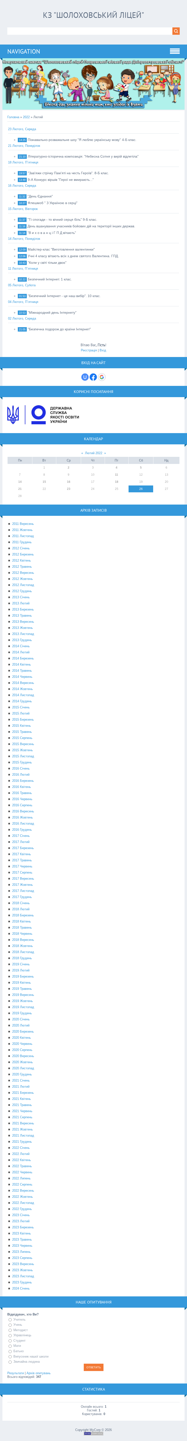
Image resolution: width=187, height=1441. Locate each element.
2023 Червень (22, 1245)
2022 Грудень (22, 1209)
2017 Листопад (23, 891)
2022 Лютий (20, 1154)
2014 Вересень (23, 683)
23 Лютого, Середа (22, 129)
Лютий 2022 (93, 453)
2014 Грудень (22, 701)
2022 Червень (22, 1172)
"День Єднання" (40, 196)
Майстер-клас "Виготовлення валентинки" (61, 249)
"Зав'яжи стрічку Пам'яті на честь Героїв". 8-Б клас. (68, 173)
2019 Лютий (20, 970)
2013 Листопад (23, 634)
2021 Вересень (23, 1123)
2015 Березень (23, 719)
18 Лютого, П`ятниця (23, 162)
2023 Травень (22, 1239)
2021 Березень (23, 1093)
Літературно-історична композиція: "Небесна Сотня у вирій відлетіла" (83, 156)
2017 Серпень (22, 872)
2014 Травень (22, 670)
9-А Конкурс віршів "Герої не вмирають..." (61, 180)
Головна (13, 117)
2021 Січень (21, 1080)
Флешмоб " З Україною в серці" (52, 203)
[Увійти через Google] (102, 377)
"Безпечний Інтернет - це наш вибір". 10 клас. (64, 296)
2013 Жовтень (22, 628)
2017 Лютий (20, 842)
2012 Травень (22, 566)
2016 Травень (22, 793)
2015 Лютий (20, 713)
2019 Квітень (21, 982)
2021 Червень (22, 1111)
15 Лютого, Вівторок (23, 209)
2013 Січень (21, 597)
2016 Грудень (22, 829)
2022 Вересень (23, 1190)
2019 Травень (22, 989)
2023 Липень (21, 1252)
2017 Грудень (22, 897)
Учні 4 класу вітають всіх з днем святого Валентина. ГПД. (73, 256)
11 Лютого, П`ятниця (23, 268)
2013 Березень (23, 609)
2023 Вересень (23, 1264)
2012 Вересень (23, 573)
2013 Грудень (22, 640)
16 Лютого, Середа (22, 185)
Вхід (103, 350)
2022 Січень (21, 1148)
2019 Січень (21, 964)
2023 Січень (21, 1215)
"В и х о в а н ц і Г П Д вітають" (52, 233)
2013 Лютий (20, 603)
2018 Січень (21, 903)
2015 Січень (21, 707)
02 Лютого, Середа (22, 318)
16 (68, 482)
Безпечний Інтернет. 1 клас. (50, 279)
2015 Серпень (22, 738)
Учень (17, 1324)
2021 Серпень (22, 1117)
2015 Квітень (21, 725)
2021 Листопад (23, 1135)
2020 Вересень (23, 1056)
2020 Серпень (22, 1050)
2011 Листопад (23, 536)
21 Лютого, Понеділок (24, 146)
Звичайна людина (26, 1361)
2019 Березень (23, 976)
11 (116, 474)
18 (116, 482)
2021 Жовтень (22, 1129)
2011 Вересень (23, 524)
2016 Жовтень (22, 817)
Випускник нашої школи (30, 1356)
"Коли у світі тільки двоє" (47, 263)
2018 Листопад (23, 952)
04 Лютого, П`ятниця (23, 302)
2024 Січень (21, 1288)
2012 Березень (23, 554)
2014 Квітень (21, 664)
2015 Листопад (23, 756)
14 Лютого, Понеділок (24, 239)
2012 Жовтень (22, 579)
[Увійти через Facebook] (93, 377)
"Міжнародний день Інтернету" (52, 312)
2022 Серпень (22, 1184)
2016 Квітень (21, 787)
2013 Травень (22, 615)
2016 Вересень (23, 811)
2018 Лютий (20, 909)
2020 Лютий (20, 1025)
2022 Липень (21, 1178)
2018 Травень (22, 927)
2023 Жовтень (22, 1270)
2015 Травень (22, 732)
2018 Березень (23, 915)
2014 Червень (22, 677)
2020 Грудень (22, 1074)
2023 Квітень (21, 1233)
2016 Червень (22, 799)
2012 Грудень (22, 591)
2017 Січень (21, 836)
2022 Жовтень (22, 1197)
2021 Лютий (20, 1086)
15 (44, 482)
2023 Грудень (22, 1282)
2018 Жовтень (22, 946)
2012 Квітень (21, 560)
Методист (20, 1330)
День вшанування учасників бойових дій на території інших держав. (81, 226)
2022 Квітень (21, 1160)
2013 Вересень (23, 621)
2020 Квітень (21, 1037)
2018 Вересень (23, 940)
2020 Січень (21, 1019)
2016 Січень (21, 768)
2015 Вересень (23, 744)
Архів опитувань (39, 1373)
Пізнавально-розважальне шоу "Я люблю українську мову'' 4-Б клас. (82, 140)
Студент (19, 1340)
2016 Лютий (20, 774)
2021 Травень (22, 1105)
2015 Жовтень (22, 750)
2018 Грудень (22, 958)
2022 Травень (22, 1166)
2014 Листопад (23, 695)
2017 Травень (22, 860)
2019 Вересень (23, 995)
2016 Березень (23, 781)
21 (20, 489)
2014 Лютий (20, 652)
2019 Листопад (23, 1007)
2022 (26, 117)
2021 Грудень (22, 1141)
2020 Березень (23, 1031)
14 (20, 482)
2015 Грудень (22, 762)
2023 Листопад (23, 1276)
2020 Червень (22, 1044)
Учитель (19, 1319)
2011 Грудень (22, 542)
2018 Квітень (21, 921)
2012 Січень (21, 548)
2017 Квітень (21, 854)
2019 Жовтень (22, 1001)
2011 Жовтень (22, 530)
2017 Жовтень (22, 885)
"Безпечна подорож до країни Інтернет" (59, 329)
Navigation (23, 51)
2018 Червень (22, 933)
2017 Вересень (23, 878)
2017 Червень (22, 866)
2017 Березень (23, 848)
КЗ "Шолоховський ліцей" (93, 15)
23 (68, 489)
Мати (17, 1346)
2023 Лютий (20, 1221)
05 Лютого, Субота (22, 285)
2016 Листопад (23, 823)
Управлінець (22, 1335)
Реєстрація (89, 350)
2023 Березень (23, 1227)
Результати (15, 1373)
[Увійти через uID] (85, 377)
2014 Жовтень (22, 689)
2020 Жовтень (22, 1062)
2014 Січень (21, 646)
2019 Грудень (22, 1013)
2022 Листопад (23, 1203)
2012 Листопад (23, 585)
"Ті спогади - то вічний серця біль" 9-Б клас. (62, 219)
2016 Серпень (22, 805)
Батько (18, 1351)
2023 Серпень (22, 1258)
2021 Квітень (21, 1099)
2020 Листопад (23, 1068)
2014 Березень (23, 658)
